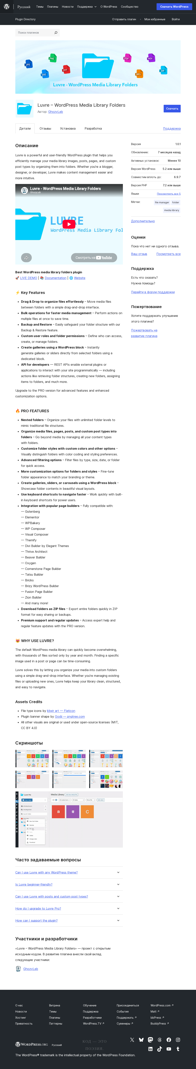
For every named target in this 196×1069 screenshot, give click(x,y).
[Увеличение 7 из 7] (118, 796)
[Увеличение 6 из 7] (118, 776)
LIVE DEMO (28, 278)
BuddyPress (160, 1023)
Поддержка (172, 128)
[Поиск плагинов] (56, 32)
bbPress (157, 1017)
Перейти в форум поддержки (153, 292)
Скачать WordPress (174, 6)
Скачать (172, 108)
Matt (155, 1011)
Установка (68, 128)
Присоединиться (128, 1005)
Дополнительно (143, 221)
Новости (21, 1011)
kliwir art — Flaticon (61, 711)
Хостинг (20, 1017)
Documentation (55, 278)
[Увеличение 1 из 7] (44, 755)
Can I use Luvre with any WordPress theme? (46, 872)
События (123, 1011)
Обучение (89, 1005)
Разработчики (92, 1017)
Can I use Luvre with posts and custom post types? (51, 896)
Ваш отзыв (139, 254)
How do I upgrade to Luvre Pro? (38, 908)
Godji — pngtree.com (70, 716)
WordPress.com (162, 1005)
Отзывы (45, 128)
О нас (19, 1005)
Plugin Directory (25, 19)
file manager (162, 202)
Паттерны (55, 1023)
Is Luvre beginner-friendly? (33, 884)
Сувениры (125, 1023)
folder (175, 202)
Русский (57, 1044)
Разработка (93, 128)
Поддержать (127, 1017)
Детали (25, 128)
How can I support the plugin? (36, 920)
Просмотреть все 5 (169, 193)
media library (171, 210)
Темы (52, 1011)
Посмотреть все (168, 254)
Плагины (54, 1017)
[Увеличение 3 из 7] (118, 755)
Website (79, 278)
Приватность (24, 1023)
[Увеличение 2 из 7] (81, 755)
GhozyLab (55, 112)
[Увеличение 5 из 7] (81, 776)
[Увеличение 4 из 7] (44, 776)
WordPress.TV (94, 1023)
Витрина (54, 1005)
